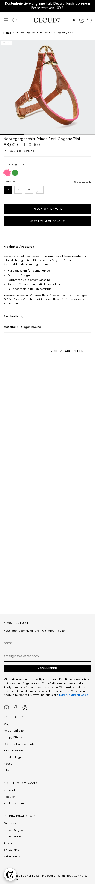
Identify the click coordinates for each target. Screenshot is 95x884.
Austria (9, 843)
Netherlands (12, 856)
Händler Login (13, 757)
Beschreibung (13, 316)
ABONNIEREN (47, 668)
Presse (8, 763)
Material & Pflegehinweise (22, 327)
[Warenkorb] (89, 20)
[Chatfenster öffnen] (10, 874)
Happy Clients (13, 737)
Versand (29, 150)
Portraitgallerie (14, 730)
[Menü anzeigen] (6, 20)
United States (13, 836)
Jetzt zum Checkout (47, 221)
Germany (10, 823)
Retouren (10, 797)
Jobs (6, 770)
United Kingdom (14, 830)
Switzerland (12, 849)
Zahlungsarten (14, 803)
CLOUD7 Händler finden (20, 744)
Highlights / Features (19, 246)
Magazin (9, 724)
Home (7, 33)
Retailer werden (14, 750)
